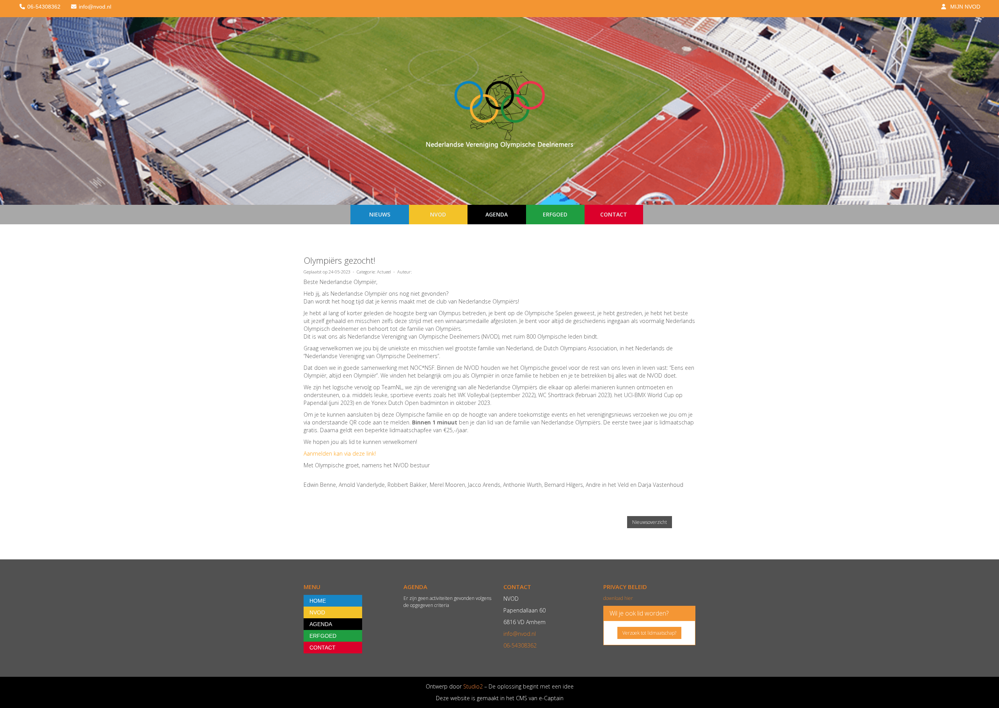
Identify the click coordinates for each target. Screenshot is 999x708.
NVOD (438, 214)
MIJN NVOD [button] (963, 7)
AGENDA (496, 214)
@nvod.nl (519, 633)
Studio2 (472, 686)
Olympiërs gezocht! (339, 260)
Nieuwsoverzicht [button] (649, 522)
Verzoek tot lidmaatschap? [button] (649, 633)
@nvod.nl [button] (95, 7)
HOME (317, 601)
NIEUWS (379, 214)
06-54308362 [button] (43, 7)
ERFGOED (555, 214)
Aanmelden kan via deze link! (340, 453)
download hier (618, 598)
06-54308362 (520, 645)
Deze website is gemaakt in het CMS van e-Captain (499, 698)
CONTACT (613, 214)
